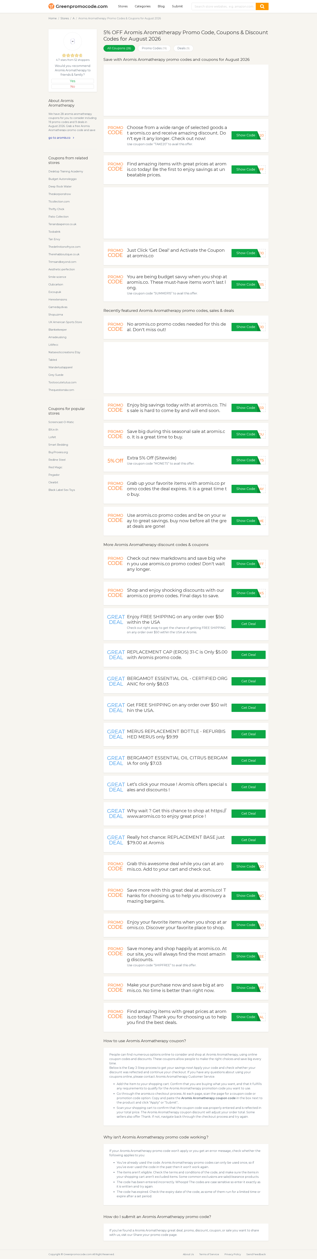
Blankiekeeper (57, 329)
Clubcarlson (55, 284)
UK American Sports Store (65, 322)
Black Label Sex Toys (61, 490)
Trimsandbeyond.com (62, 262)
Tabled (52, 359)
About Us (188, 1254)
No (72, 87)
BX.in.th (53, 429)
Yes (72, 81)
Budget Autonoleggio (62, 179)
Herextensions (57, 299)
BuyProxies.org (58, 452)
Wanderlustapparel (60, 367)
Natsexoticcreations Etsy (64, 352)
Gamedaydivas (57, 307)
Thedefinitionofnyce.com (64, 246)
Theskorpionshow (59, 194)
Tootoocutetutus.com (62, 382)
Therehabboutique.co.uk (63, 254)
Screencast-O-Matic (61, 422)
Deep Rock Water (60, 186)
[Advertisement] (186, 90)
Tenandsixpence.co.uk (62, 224)
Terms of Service (209, 1254)
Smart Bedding (58, 444)
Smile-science (57, 277)
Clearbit (53, 482)
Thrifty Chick (56, 209)
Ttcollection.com (59, 201)
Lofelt (52, 437)
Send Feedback (256, 1254)
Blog (161, 6)
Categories (142, 6)
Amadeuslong (57, 337)
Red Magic (55, 467)
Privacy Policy (233, 1254)
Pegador (54, 475)
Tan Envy (54, 239)
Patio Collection (58, 216)
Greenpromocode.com (82, 6)
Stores (122, 6)
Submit (177, 6)
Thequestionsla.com (61, 390)
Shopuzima (55, 314)
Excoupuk (54, 292)
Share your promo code (150, 1235)
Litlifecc (53, 344)
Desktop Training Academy (65, 171)
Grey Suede (55, 375)
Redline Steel (56, 459)
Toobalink (54, 231)
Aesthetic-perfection (61, 269)
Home (52, 18)
